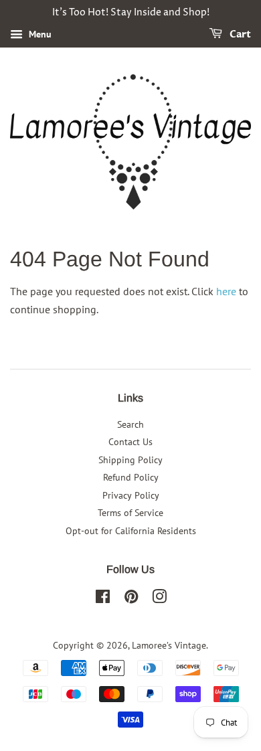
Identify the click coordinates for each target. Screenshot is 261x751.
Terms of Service (130, 513)
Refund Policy (131, 477)
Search (130, 424)
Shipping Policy (130, 460)
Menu (39, 34)
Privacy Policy (130, 495)
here (226, 291)
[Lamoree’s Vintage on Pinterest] (131, 599)
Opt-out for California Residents (131, 531)
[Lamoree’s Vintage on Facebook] (102, 599)
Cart (239, 34)
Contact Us (130, 442)
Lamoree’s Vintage (169, 645)
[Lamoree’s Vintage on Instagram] (159, 599)
